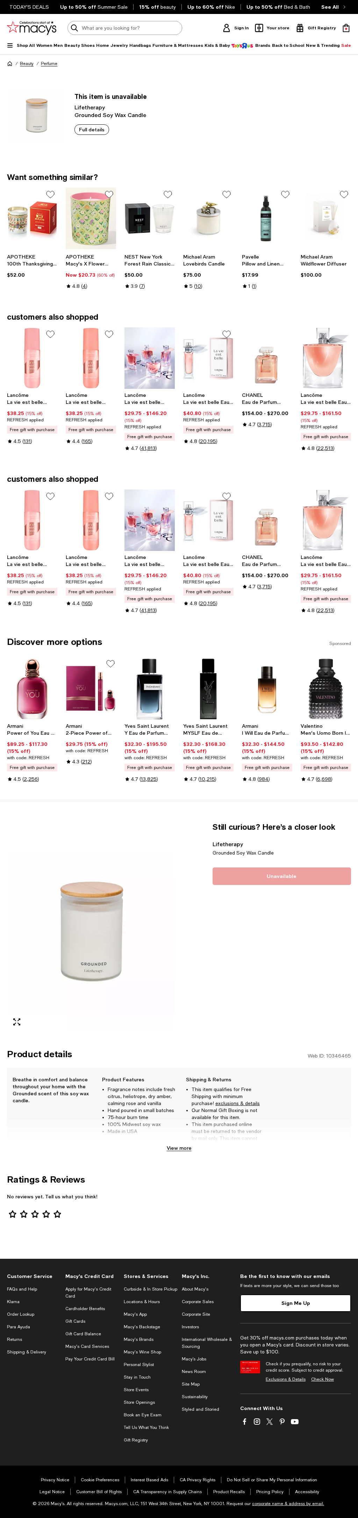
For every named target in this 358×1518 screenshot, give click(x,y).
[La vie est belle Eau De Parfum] (326, 358)
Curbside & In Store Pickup (150, 1289)
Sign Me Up (295, 1303)
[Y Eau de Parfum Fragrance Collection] (149, 689)
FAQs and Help (22, 1289)
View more (179, 1148)
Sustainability (195, 1396)
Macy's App (135, 1314)
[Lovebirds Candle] (208, 218)
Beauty (27, 63)
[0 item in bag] (346, 28)
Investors (190, 1326)
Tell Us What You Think (146, 1427)
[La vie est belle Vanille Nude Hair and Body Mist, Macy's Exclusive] (32, 358)
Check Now (322, 1379)
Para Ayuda (18, 1326)
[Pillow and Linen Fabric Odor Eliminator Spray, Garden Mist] (267, 218)
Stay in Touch (137, 1377)
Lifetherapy (89, 107)
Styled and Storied (200, 1409)
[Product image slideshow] (91, 927)
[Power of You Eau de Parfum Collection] (32, 689)
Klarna (13, 1301)
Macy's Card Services (87, 1346)
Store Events (136, 1389)
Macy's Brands (138, 1339)
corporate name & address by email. (288, 1503)
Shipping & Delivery (26, 1352)
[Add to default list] (50, 194)
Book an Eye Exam (143, 1414)
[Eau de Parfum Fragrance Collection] (267, 358)
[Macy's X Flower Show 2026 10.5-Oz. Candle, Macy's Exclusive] (91, 218)
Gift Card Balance (83, 1333)
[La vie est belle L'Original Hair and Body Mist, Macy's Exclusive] (91, 358)
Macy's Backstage (142, 1326)
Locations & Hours (142, 1301)
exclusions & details (237, 1103)
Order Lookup (20, 1314)
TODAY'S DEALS (29, 7)
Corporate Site (196, 1314)
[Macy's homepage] (10, 63)
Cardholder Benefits (85, 1308)
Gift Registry (136, 1440)
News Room (194, 1371)
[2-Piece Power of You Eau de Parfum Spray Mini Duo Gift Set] (91, 689)
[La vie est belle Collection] (149, 358)
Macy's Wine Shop (142, 1352)
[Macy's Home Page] (31, 28)
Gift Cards (75, 1321)
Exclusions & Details (286, 1379)
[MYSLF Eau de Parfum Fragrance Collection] (208, 689)
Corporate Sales (198, 1301)
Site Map (191, 1384)
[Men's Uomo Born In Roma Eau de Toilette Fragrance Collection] (326, 689)
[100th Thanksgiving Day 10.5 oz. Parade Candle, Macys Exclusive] (32, 218)
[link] (32, 265)
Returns (14, 1339)
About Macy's (195, 1289)
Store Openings (139, 1402)
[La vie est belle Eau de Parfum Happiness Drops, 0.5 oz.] (208, 358)
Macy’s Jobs (194, 1359)
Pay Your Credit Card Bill (90, 1359)
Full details (92, 129)
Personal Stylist (139, 1364)
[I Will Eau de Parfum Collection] (267, 689)
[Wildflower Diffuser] (326, 218)
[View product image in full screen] (17, 1022)
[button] (91, 927)
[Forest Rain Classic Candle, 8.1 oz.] (149, 218)
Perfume (49, 63)
